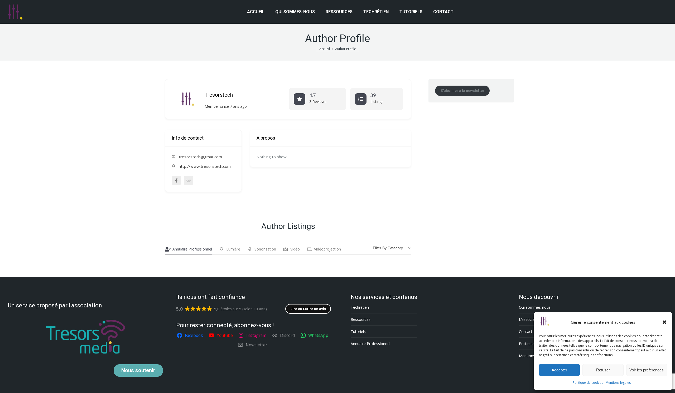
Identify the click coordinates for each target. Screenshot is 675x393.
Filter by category (388, 248)
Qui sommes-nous (535, 307)
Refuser (603, 370)
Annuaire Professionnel (192, 249)
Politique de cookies (588, 382)
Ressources (360, 319)
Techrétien (360, 307)
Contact (525, 331)
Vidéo (295, 249)
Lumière (233, 249)
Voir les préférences (646, 370)
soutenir (138, 370)
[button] (664, 322)
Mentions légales (618, 382)
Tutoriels (358, 331)
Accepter (559, 370)
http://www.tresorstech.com (205, 166)
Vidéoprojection (327, 249)
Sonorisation (265, 249)
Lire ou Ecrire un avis (308, 309)
